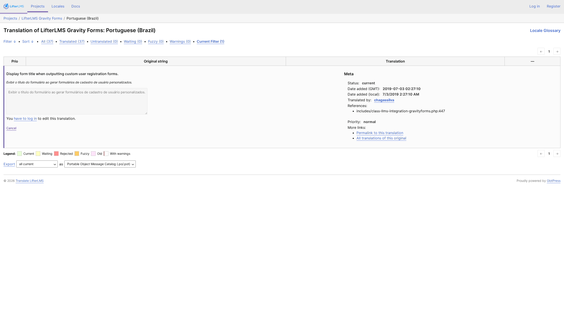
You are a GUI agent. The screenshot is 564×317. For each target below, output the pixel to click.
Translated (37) (72, 41)
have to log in (25, 118)
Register (553, 6)
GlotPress (553, 180)
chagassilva (384, 100)
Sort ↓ (28, 41)
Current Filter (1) (210, 41)
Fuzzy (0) (156, 41)
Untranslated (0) (104, 41)
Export (9, 164)
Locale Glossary (545, 30)
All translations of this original (381, 138)
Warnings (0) (180, 41)
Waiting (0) (133, 41)
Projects (38, 6)
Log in (534, 6)
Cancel (11, 128)
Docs (75, 6)
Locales (58, 6)
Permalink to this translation (379, 133)
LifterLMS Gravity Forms (42, 18)
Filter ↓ (10, 41)
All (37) (47, 41)
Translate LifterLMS (30, 180)
